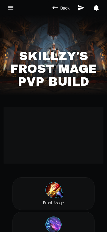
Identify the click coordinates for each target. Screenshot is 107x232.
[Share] (81, 8)
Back (65, 8)
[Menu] (11, 8)
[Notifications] (96, 8)
